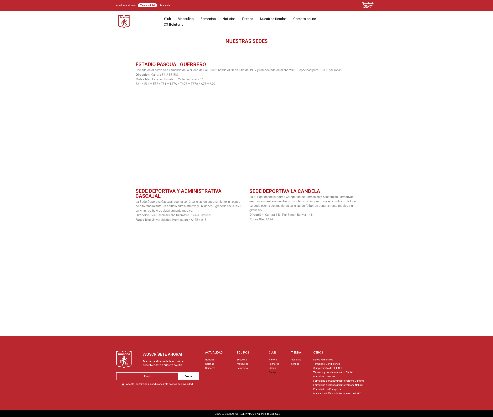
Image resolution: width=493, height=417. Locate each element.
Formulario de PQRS (324, 376)
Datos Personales (323, 359)
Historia (273, 359)
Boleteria (176, 25)
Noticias (229, 19)
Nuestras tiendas (273, 19)
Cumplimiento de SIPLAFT (327, 368)
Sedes (272, 372)
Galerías (209, 363)
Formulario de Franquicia (327, 389)
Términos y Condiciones (326, 363)
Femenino (208, 19)
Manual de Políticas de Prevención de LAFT (337, 393)
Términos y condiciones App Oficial (333, 372)
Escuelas (242, 359)
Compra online (304, 19)
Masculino (186, 19)
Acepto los (159, 384)
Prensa (247, 19)
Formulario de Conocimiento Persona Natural (338, 385)
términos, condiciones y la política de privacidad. (166, 384)
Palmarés (274, 363)
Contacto (210, 368)
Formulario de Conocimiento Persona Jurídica (338, 380)
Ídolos (272, 368)
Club (167, 19)
